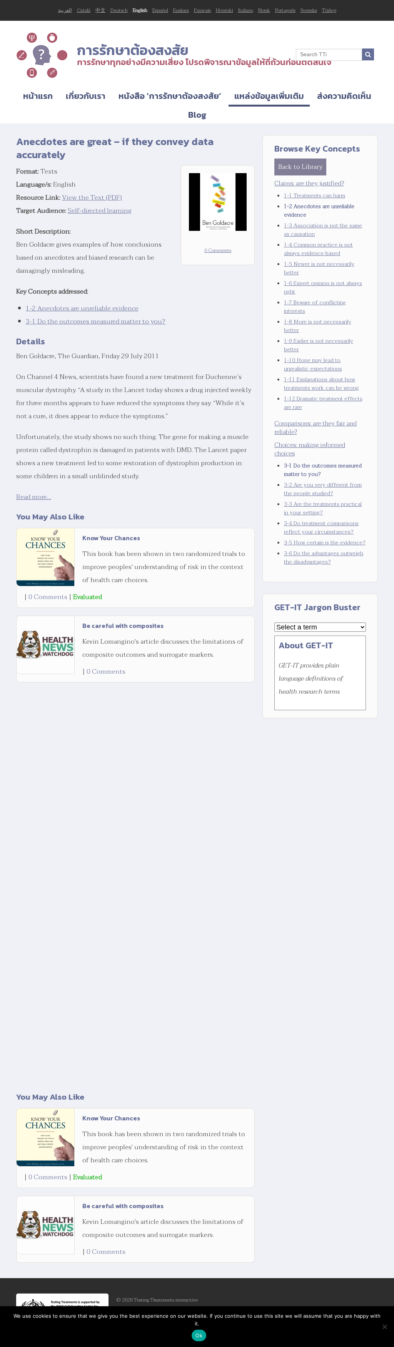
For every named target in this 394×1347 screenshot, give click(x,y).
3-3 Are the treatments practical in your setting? (323, 508)
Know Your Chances (111, 537)
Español (160, 10)
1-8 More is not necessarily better (317, 326)
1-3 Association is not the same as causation (323, 230)
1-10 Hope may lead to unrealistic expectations (313, 364)
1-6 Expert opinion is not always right (323, 287)
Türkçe (329, 10)
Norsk (264, 10)
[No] (384, 1326)
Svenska (309, 10)
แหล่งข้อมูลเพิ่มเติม (269, 96)
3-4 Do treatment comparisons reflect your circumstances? (321, 527)
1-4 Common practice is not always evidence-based (318, 249)
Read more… (33, 496)
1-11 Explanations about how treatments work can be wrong (321, 383)
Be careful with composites (123, 625)
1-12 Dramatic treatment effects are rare (323, 403)
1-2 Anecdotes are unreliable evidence (82, 308)
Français (202, 10)
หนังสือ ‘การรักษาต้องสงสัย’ (170, 96)
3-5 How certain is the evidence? (325, 542)
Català (83, 10)
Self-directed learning (100, 210)
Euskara (181, 10)
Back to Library (300, 166)
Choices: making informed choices (309, 449)
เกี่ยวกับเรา (85, 96)
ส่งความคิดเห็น (344, 96)
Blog (197, 114)
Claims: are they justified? (309, 183)
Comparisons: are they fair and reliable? (315, 427)
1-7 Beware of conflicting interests (315, 306)
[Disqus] (135, 782)
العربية (65, 10)
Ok (198, 1335)
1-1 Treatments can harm (314, 195)
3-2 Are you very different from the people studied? (323, 489)
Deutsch (119, 10)
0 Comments (217, 250)
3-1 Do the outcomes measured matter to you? (95, 321)
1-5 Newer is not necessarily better (319, 268)
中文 (100, 10)
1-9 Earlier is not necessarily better (318, 345)
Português (285, 10)
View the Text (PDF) (92, 197)
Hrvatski (224, 10)
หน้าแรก (38, 96)
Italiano (245, 10)
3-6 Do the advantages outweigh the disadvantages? (323, 557)
